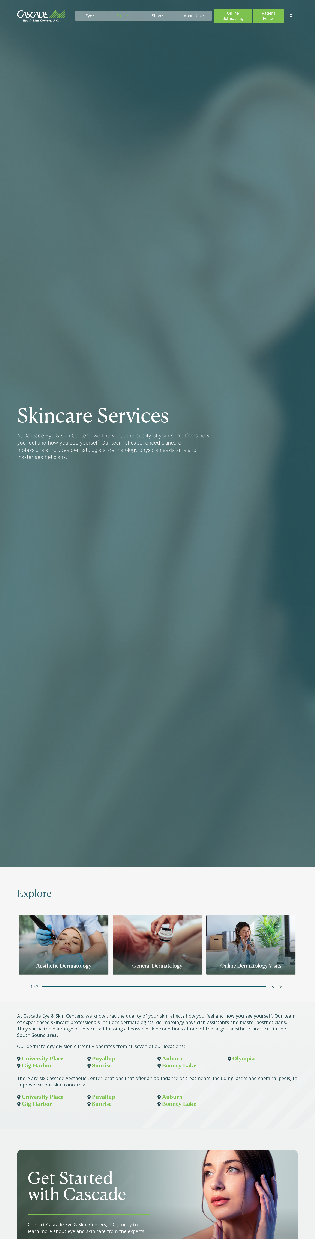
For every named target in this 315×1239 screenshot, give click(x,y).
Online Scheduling (232, 16)
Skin (121, 16)
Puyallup (103, 1058)
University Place (42, 1058)
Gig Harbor (37, 1065)
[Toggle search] (291, 16)
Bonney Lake (179, 1065)
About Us (192, 16)
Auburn (172, 1058)
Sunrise (101, 1065)
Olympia (243, 1058)
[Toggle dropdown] (94, 16)
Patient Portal (269, 16)
